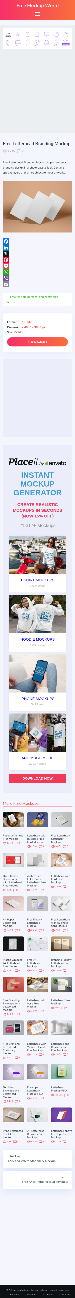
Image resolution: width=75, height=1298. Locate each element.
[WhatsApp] (37, 272)
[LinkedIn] (37, 248)
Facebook (15, 1294)
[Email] (37, 284)
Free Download (37, 342)
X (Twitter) (47, 1294)
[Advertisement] (37, 90)
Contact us (65, 1294)
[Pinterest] (37, 260)
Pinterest (31, 1294)
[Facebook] (37, 241)
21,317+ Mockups (37, 525)
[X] (37, 254)
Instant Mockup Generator (37, 484)
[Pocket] (37, 266)
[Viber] (37, 278)
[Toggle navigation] (37, 13)
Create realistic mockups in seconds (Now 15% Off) (37, 510)
